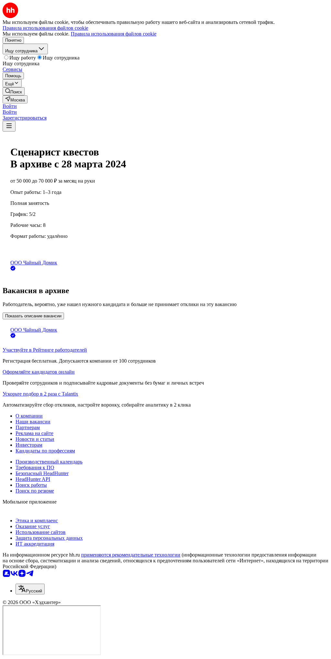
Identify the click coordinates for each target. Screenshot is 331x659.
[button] (10, 106)
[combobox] (30, 589)
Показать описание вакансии (33, 316)
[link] (14, 91)
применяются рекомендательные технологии (130, 555)
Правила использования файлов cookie (113, 34)
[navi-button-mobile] (9, 126)
